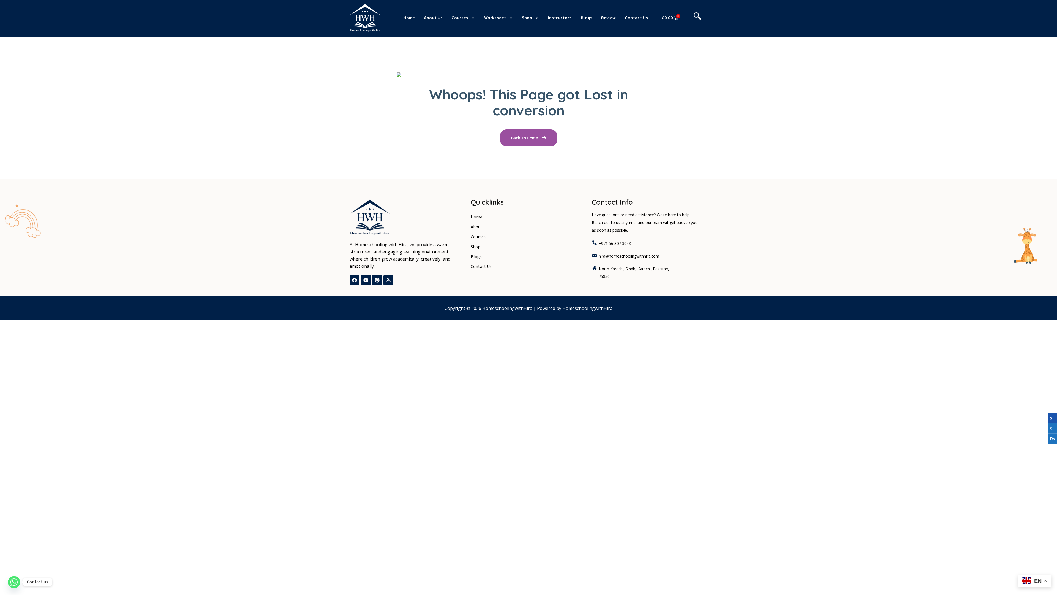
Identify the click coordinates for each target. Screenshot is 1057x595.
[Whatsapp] (14, 582)
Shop (527, 18)
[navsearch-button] (697, 17)
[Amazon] (388, 280)
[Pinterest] (377, 280)
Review (608, 18)
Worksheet (495, 18)
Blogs (586, 18)
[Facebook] (354, 280)
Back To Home (525, 138)
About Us (433, 18)
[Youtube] (366, 280)
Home (409, 18)
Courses (459, 18)
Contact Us (636, 18)
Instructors (560, 18)
